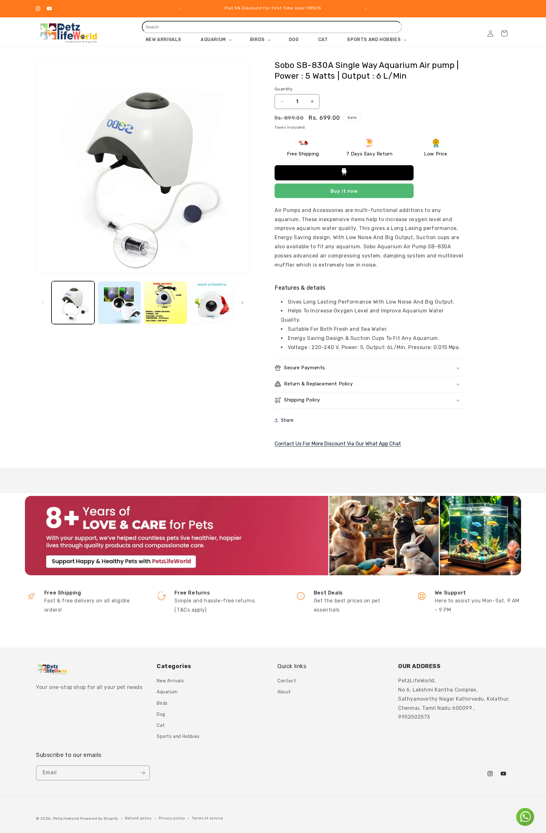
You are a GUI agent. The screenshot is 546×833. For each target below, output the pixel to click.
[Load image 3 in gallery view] (165, 302)
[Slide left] (43, 303)
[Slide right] (242, 303)
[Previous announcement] (180, 9)
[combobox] (272, 27)
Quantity (283, 89)
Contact (286, 681)
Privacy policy (172, 818)
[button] (215, 39)
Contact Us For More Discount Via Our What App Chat (338, 444)
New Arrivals (170, 681)
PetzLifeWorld (66, 819)
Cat (161, 725)
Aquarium (167, 692)
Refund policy (138, 818)
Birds (162, 703)
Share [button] (287, 420)
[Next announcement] (366, 9)
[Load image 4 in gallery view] (211, 302)
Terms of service (207, 818)
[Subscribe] (142, 772)
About (284, 692)
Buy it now (344, 191)
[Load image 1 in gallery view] (73, 302)
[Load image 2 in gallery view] (119, 302)
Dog (161, 714)
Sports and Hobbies (178, 736)
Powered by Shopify (99, 819)
